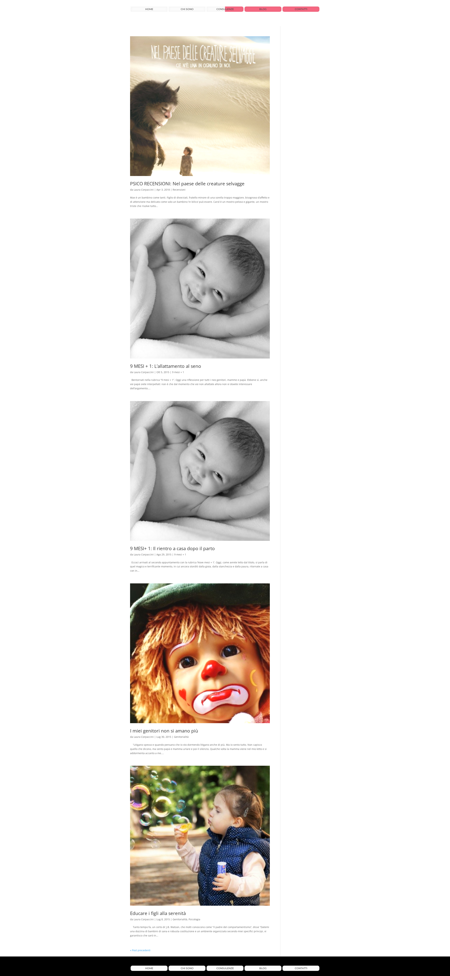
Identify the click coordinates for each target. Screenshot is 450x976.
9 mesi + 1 (178, 372)
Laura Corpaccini (144, 189)
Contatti (301, 9)
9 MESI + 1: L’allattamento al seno (165, 366)
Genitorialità (181, 736)
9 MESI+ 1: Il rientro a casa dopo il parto (172, 548)
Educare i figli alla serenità (158, 913)
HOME (149, 9)
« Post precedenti (140, 950)
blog (263, 9)
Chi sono (187, 9)
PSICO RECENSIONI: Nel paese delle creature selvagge (187, 183)
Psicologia (194, 919)
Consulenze (225, 9)
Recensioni (179, 189)
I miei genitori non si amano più (164, 731)
